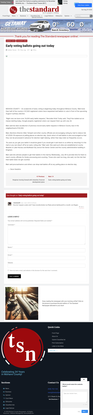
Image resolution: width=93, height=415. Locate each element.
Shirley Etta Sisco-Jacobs (62, 1)
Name (10, 247)
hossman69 (17, 203)
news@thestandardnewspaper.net (58, 392)
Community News (22, 41)
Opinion (66, 16)
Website (10, 263)
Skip (79, 411)
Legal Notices (49, 16)
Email (10, 255)
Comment (11, 225)
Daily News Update (83, 5)
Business (23, 16)
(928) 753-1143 (53, 389)
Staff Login (52, 350)
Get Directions (53, 399)
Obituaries (59, 16)
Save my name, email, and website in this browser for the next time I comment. (33, 270)
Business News (10, 41)
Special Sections (37, 17)
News (14, 16)
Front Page (6, 16)
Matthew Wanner (12, 50)
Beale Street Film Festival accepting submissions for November (25, 1)
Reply (82, 206)
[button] (2, 26)
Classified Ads (35, 16)
